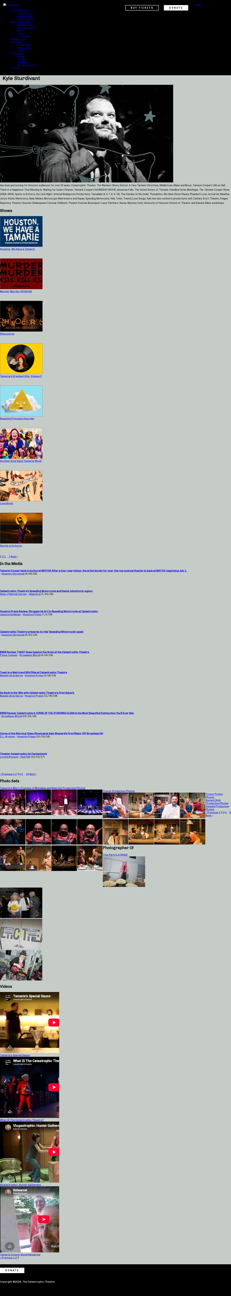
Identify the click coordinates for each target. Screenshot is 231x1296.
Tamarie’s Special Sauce (15, 1055)
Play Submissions (26, 65)
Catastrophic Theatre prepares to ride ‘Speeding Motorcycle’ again (42, 631)
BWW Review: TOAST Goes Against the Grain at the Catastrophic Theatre (44, 652)
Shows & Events (19, 10)
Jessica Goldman (10, 614)
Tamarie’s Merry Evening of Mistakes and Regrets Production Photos (42, 788)
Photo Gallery (24, 47)
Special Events (24, 16)
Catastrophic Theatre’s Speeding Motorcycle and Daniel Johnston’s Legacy (46, 591)
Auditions (22, 62)
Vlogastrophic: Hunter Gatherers (20, 1184)
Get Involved (17, 53)
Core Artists (23, 36)
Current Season (25, 13)
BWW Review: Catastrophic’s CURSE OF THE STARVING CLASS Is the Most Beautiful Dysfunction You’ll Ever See (67, 713)
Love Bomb (6, 503)
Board (20, 33)
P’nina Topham (9, 655)
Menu (198, 4)
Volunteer (22, 59)
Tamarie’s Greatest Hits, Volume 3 (21, 376)
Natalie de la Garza (11, 675)
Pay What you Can (27, 27)
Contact (14, 67)
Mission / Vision (25, 24)
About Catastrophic (20, 21)
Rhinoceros (7, 333)
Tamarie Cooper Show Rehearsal (20, 1254)
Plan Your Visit (18, 39)
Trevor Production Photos (119, 791)
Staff (19, 30)
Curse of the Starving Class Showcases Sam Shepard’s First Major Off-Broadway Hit (51, 733)
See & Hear (16, 42)
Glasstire (34, 594)
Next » (14, 556)
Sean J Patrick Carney (13, 594)
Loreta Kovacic (9, 756)
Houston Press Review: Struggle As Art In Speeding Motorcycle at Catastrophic (49, 611)
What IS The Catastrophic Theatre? (22, 1120)
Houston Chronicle (13, 573)
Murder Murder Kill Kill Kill (16, 291)
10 (27, 774)
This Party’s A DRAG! (115, 854)
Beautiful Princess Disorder (17, 418)
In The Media (24, 44)
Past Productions (25, 18)
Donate (21, 56)
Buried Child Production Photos (217, 802)
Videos (20, 50)
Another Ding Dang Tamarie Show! (21, 461)
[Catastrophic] (11, 4)
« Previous (6, 774)
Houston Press (32, 614)
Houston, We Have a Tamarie (17, 249)
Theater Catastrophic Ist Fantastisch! (23, 753)
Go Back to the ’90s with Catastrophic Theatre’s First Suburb (37, 692)
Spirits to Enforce (11, 545)
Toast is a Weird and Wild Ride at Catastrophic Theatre (33, 672)
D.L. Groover (7, 736)
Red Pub (25, 756)
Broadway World (30, 655)
